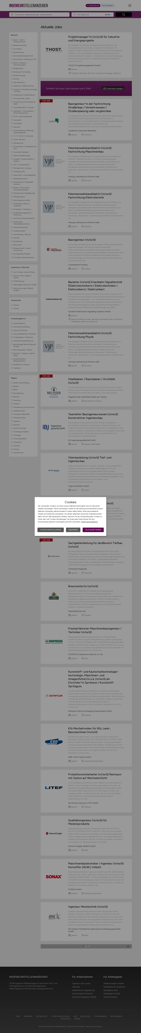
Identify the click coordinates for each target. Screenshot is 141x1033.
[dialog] (70, 516)
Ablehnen (73, 530)
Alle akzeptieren (93, 530)
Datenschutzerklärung (89, 522)
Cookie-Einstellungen (50, 530)
